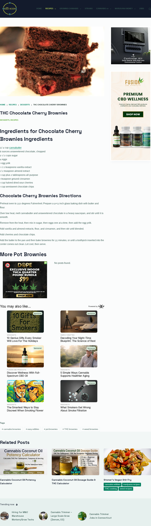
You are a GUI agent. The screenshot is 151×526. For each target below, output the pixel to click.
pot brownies (51, 429)
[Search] (150, 9)
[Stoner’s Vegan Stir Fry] (127, 461)
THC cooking (111, 489)
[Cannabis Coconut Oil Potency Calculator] (23, 461)
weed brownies (90, 429)
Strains (89, 9)
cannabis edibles (112, 484)
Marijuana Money (124, 9)
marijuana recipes (131, 484)
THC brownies (70, 429)
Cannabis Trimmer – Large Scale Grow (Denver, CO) (61, 516)
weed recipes (126, 489)
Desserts (5, 120)
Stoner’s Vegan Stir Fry (117, 479)
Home (39, 9)
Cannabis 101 (102, 9)
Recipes (49, 9)
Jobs (141, 9)
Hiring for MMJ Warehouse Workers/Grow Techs (23, 516)
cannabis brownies (11, 429)
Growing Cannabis (69, 9)
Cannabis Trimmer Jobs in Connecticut (101, 516)
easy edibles (32, 429)
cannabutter (15, 148)
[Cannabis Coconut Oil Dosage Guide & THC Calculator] (75, 461)
